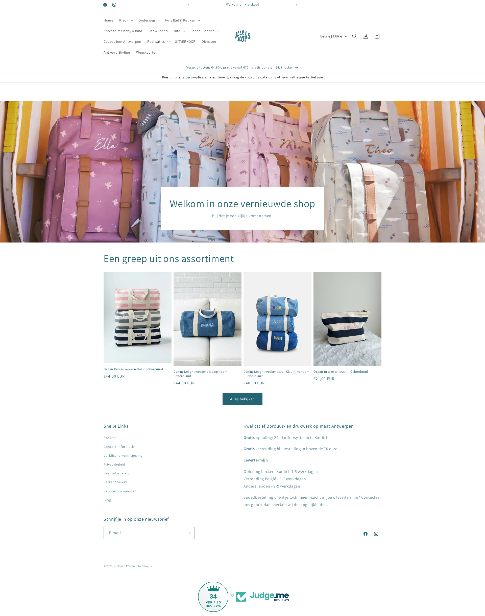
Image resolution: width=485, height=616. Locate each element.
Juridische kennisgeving (123, 455)
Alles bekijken (242, 399)
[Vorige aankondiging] (188, 5)
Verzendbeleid (115, 482)
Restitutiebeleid (117, 473)
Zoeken (110, 437)
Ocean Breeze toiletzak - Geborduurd (340, 372)
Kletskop (120, 566)
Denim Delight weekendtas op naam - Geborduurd (201, 374)
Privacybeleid (114, 464)
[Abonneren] (188, 533)
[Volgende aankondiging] (296, 5)
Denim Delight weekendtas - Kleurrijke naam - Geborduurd (276, 374)
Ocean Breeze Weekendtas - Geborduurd (133, 369)
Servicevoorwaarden (120, 491)
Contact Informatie (119, 446)
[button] (125, 20)
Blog (107, 500)
